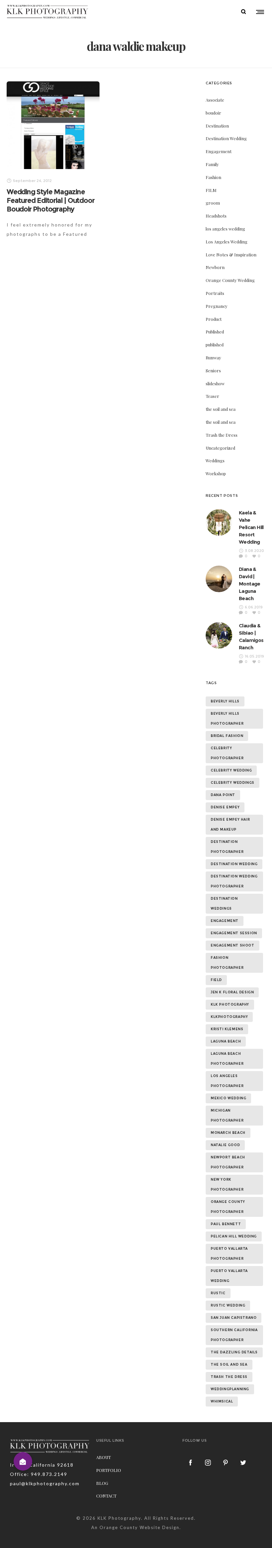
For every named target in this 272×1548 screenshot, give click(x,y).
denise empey (225, 807)
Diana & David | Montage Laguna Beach (249, 583)
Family (212, 164)
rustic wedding (228, 1305)
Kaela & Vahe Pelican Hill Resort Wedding (251, 527)
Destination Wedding (226, 138)
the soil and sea (221, 409)
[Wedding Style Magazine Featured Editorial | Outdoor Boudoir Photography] (53, 125)
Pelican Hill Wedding (234, 1236)
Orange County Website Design (139, 1527)
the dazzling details (234, 1352)
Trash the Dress (222, 435)
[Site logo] (48, 11)
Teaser (212, 396)
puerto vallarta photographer (229, 1253)
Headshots (216, 216)
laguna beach (226, 1041)
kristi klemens (227, 1029)
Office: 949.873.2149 (38, 1474)
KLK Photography (119, 1518)
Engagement (219, 151)
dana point (223, 795)
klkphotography (229, 1017)
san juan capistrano (233, 1318)
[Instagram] (208, 1462)
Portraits (215, 293)
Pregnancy (217, 306)
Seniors (213, 370)
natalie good (225, 1145)
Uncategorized (220, 448)
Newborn (215, 267)
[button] (23, 1461)
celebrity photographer (227, 753)
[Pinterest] (226, 1462)
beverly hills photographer (227, 718)
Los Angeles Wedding (226, 241)
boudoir (213, 113)
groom (213, 203)
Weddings (215, 460)
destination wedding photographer (234, 881)
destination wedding (234, 864)
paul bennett (226, 1224)
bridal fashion (227, 736)
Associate (215, 100)
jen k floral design (232, 992)
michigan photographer (227, 1115)
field (216, 980)
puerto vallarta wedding (229, 1276)
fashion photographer (227, 963)
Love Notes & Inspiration (231, 254)
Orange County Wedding (230, 280)
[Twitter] (243, 1462)
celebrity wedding (231, 770)
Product (214, 319)
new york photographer (227, 1184)
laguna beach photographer (227, 1058)
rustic (218, 1293)
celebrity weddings (232, 782)
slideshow (215, 383)
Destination (217, 126)
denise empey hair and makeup (230, 824)
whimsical (222, 1401)
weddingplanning (230, 1389)
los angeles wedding (225, 228)
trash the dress (229, 1377)
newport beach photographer (228, 1162)
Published (215, 331)
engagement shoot (232, 945)
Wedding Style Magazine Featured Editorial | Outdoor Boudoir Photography (50, 200)
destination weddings (224, 903)
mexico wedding (228, 1098)
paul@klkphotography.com (45, 1483)
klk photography (230, 1004)
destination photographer (227, 847)
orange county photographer (228, 1207)
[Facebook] (190, 1462)
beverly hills (225, 701)
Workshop (216, 473)
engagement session (234, 933)
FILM (211, 190)
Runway (213, 357)
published (215, 344)
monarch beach (228, 1133)
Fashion (213, 177)
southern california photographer (234, 1335)
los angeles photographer (227, 1081)
